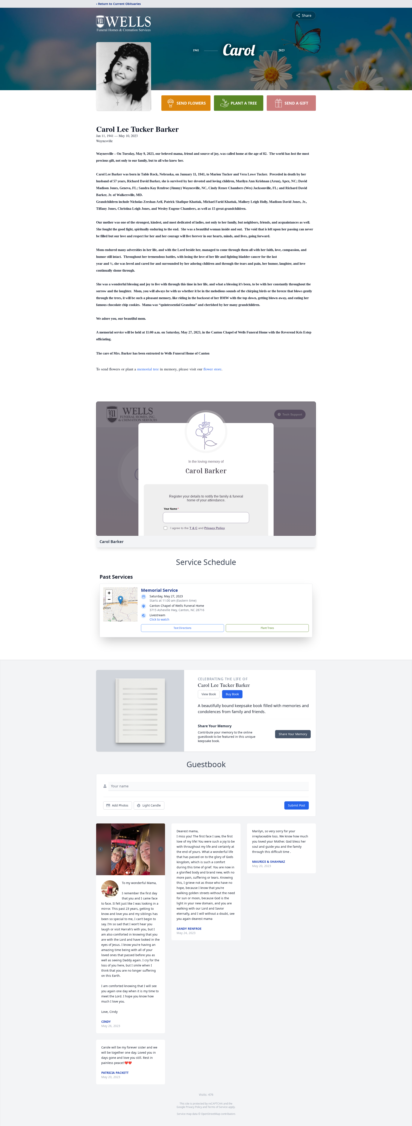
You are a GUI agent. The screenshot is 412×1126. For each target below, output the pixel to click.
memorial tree (148, 368)
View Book (208, 694)
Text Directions (182, 628)
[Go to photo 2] (129, 872)
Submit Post (296, 805)
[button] (120, 600)
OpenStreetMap (210, 1114)
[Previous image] (100, 849)
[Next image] (160, 849)
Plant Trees (267, 628)
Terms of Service (218, 1107)
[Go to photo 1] (127, 873)
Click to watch (159, 619)
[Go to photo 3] (132, 872)
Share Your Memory (293, 734)
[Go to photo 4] (134, 872)
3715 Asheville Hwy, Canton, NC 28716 (177, 610)
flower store (212, 368)
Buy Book (232, 694)
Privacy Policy (194, 1107)
